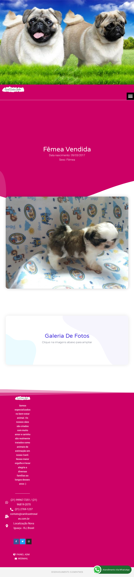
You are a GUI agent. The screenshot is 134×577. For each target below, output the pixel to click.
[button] (130, 96)
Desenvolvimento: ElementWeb (67, 572)
